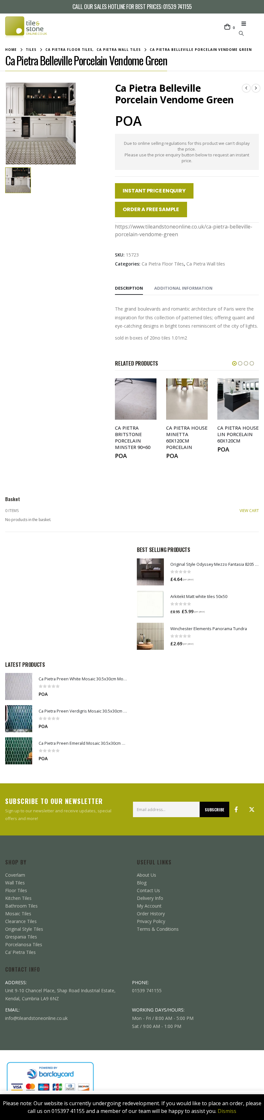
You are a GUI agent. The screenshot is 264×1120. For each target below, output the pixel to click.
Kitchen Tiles (18, 898)
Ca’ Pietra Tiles (20, 952)
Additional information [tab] (183, 288)
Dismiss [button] (227, 1111)
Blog (141, 883)
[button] (245, 23)
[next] (255, 88)
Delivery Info (150, 898)
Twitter (251, 809)
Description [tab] (129, 288)
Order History (151, 913)
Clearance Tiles (21, 921)
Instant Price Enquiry (154, 190)
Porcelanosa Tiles (23, 944)
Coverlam (15, 875)
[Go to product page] (150, 571)
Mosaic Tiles (18, 913)
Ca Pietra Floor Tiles (163, 264)
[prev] (246, 88)
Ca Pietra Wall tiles (205, 264)
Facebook (236, 809)
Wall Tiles (15, 883)
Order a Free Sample (151, 209)
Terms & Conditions (158, 929)
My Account (149, 906)
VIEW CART (249, 510)
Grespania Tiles (21, 937)
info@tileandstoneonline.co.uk (36, 1018)
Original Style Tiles (24, 929)
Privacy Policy (151, 921)
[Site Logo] (26, 28)
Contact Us (148, 890)
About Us (146, 875)
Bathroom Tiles (21, 906)
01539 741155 (177, 6)
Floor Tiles (16, 890)
